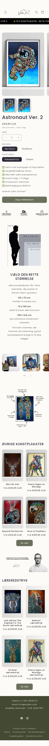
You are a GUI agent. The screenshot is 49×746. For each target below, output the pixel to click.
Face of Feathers (36, 531)
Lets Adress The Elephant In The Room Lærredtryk (12, 623)
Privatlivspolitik (19, 732)
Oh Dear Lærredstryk (12, 671)
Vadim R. (24, 728)
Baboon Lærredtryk (36, 621)
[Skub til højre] (30, 376)
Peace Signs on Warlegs (36, 485)
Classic (29, 159)
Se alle (24, 543)
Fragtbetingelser (16, 736)
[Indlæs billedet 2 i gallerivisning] (24, 105)
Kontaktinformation (34, 736)
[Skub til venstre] (19, 376)
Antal (4, 132)
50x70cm (10, 149)
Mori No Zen (12, 484)
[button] (5, 12)
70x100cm (27, 149)
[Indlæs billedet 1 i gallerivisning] (9, 105)
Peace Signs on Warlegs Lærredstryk (36, 672)
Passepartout (12, 159)
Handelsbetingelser (36, 732)
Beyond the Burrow (12, 531)
